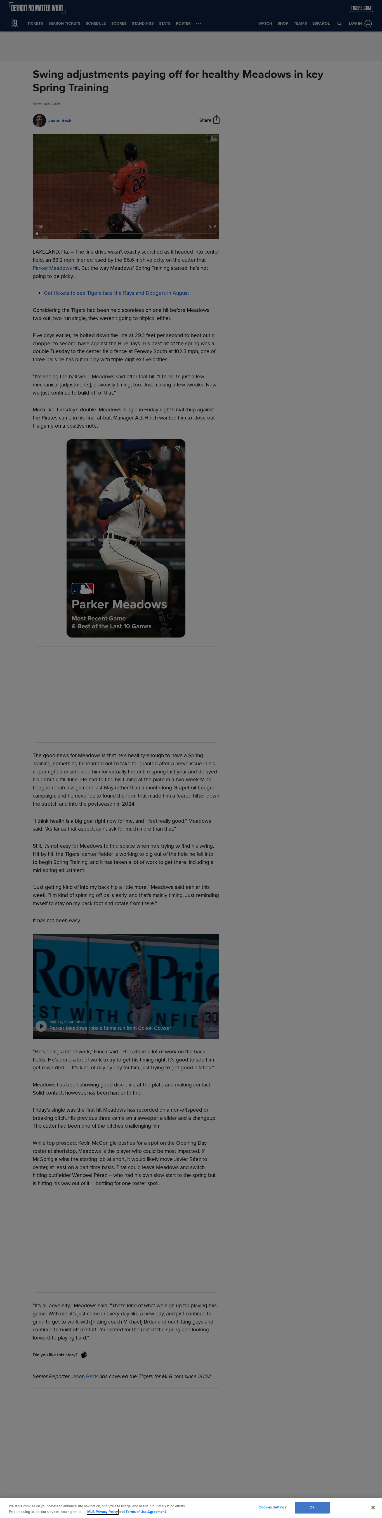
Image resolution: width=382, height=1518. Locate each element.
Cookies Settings (272, 1507)
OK (312, 1507)
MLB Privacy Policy (102, 1512)
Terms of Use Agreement (146, 1512)
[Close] (373, 1507)
